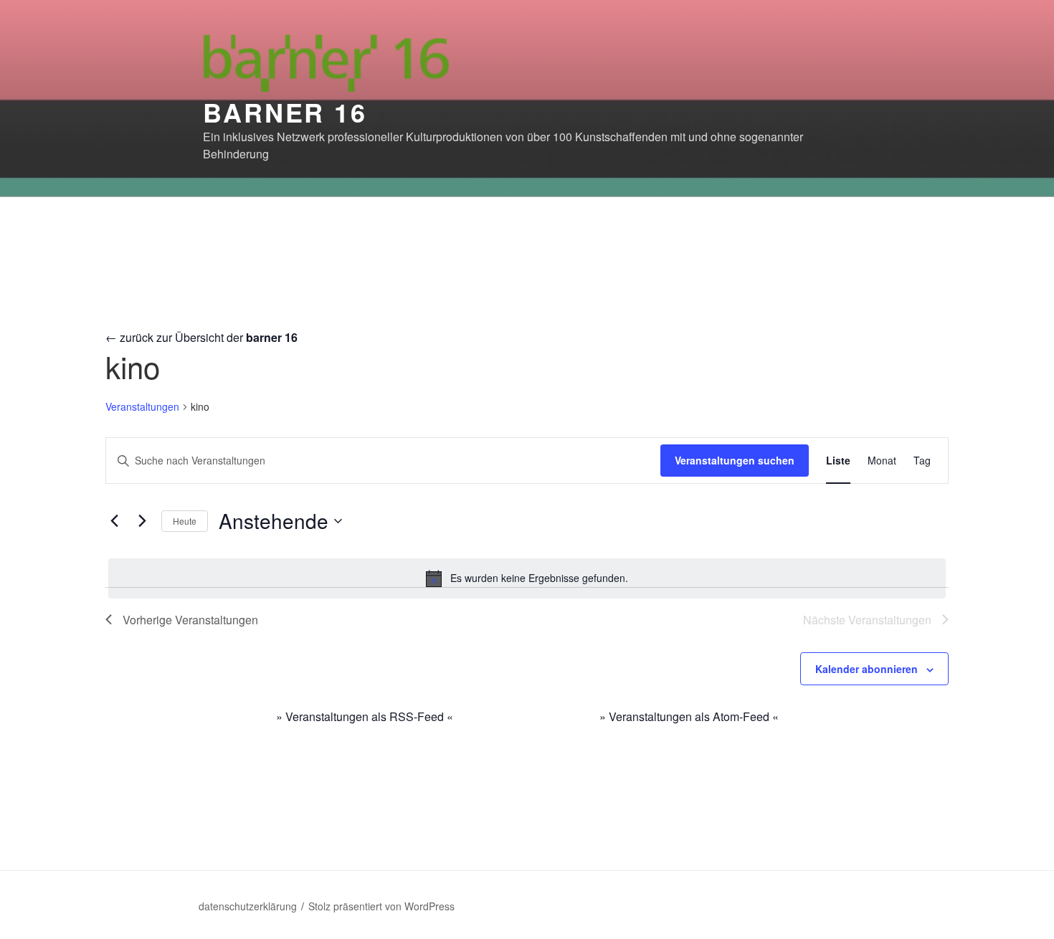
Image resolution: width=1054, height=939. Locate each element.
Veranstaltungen (142, 407)
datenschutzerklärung (248, 906)
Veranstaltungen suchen (734, 460)
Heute (184, 521)
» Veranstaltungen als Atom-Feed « (689, 716)
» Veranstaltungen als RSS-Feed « (364, 716)
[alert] (527, 578)
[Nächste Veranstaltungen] (142, 521)
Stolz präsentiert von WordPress (381, 906)
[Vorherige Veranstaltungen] (114, 521)
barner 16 (285, 111)
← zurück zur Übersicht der (201, 337)
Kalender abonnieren (866, 669)
